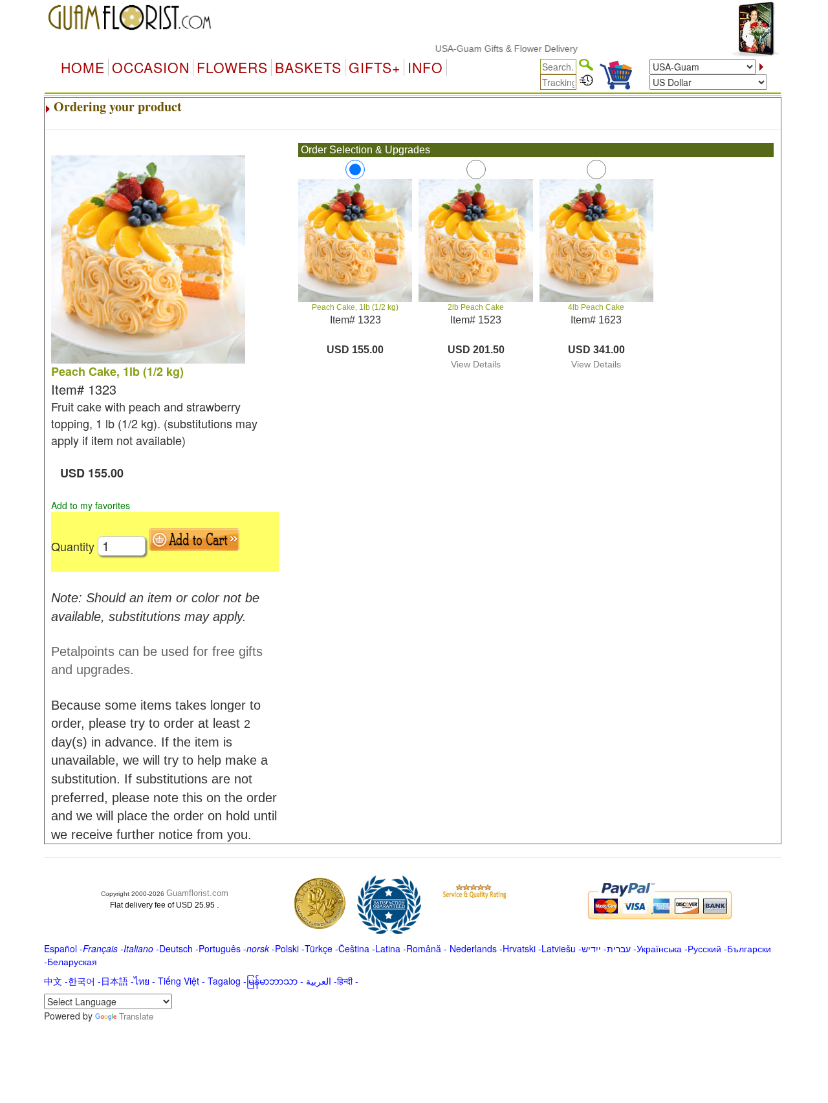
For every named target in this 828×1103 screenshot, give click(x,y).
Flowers (232, 67)
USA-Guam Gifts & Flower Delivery (491, 48)
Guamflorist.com (197, 893)
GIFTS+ (374, 67)
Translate (136, 1016)
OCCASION (151, 67)
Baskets (308, 67)
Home (83, 67)
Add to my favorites (90, 505)
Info (425, 67)
